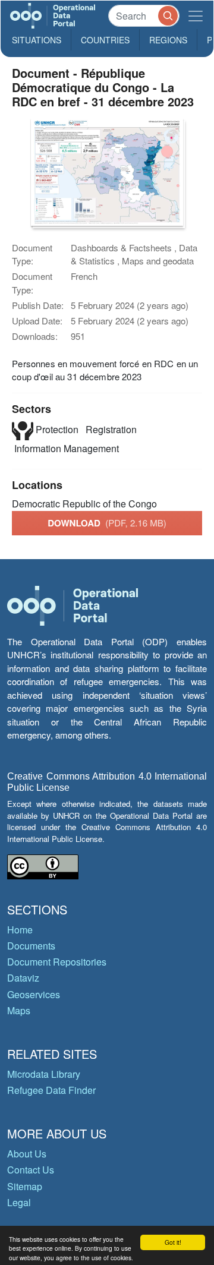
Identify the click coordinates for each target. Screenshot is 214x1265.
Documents (31, 945)
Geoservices (33, 994)
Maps (18, 1010)
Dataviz (23, 978)
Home (20, 929)
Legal (19, 1202)
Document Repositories (56, 962)
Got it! (173, 1242)
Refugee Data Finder (51, 1090)
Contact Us (30, 1169)
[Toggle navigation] (196, 15)
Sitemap (24, 1186)
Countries (105, 40)
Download (107, 522)
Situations (36, 40)
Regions (168, 40)
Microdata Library (43, 1074)
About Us (26, 1153)
